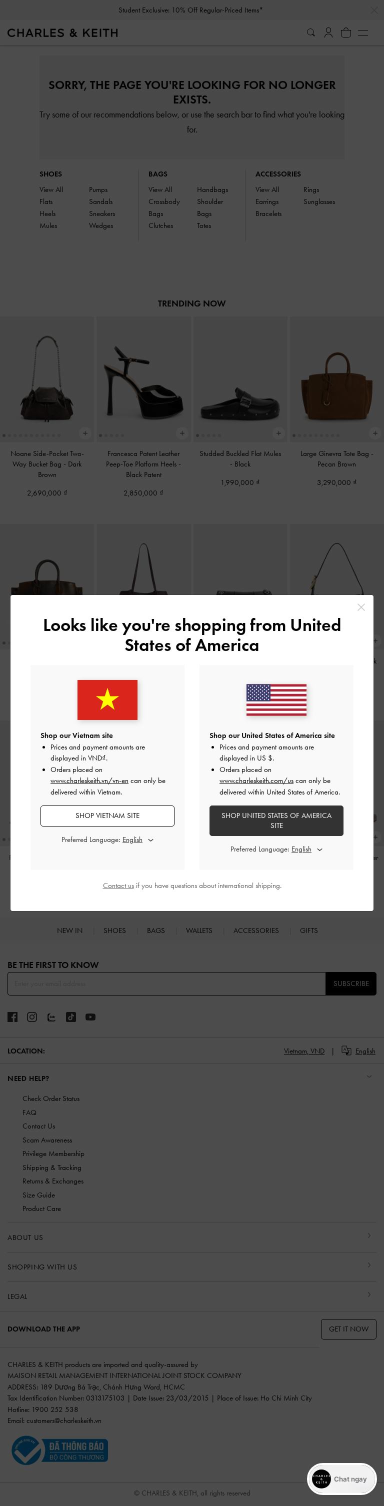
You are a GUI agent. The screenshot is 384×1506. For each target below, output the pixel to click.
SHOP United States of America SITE (277, 820)
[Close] (361, 607)
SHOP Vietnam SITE (108, 815)
